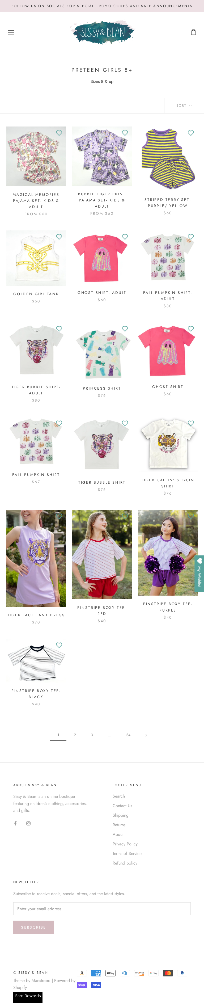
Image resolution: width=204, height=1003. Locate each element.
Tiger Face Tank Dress (36, 615)
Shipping (121, 815)
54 (128, 735)
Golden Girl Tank (36, 294)
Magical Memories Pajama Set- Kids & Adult (36, 200)
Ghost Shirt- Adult (102, 292)
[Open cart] (193, 32)
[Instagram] (28, 823)
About (118, 834)
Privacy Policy (125, 844)
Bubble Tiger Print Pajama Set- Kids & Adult (102, 200)
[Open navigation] (11, 32)
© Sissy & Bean (30, 972)
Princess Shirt (102, 388)
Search (119, 796)
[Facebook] (15, 823)
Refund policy (125, 863)
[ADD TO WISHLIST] (59, 133)
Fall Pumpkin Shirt (36, 474)
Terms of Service (127, 853)
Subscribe (33, 927)
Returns (119, 825)
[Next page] (146, 735)
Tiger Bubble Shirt (102, 482)
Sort (182, 105)
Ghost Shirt (168, 386)
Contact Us (122, 806)
